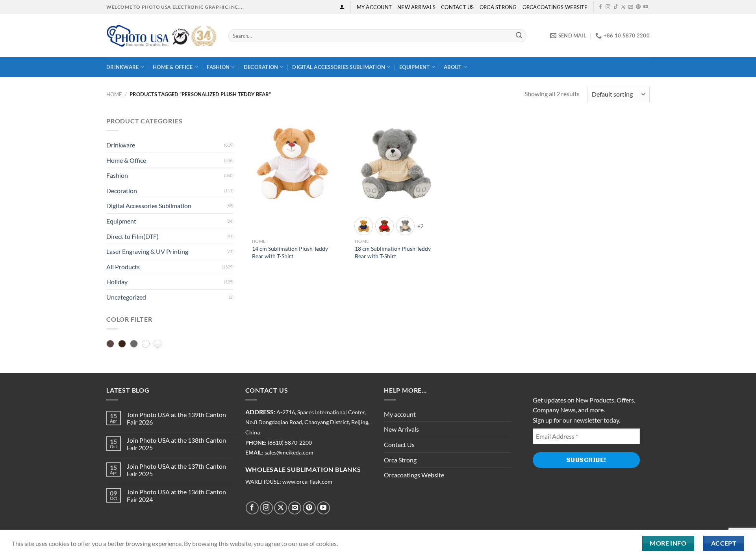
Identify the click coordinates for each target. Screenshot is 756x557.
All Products (123, 266)
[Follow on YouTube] (645, 7)
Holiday (117, 281)
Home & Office (173, 67)
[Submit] (519, 36)
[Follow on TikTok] (615, 7)
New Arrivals (416, 7)
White (157, 344)
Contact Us (457, 7)
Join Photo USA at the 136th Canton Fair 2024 (176, 495)
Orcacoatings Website (555, 7)
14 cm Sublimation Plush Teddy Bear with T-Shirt (290, 252)
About (452, 67)
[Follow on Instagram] (608, 7)
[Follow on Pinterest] (638, 7)
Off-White (145, 344)
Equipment (414, 67)
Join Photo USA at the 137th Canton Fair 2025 (176, 469)
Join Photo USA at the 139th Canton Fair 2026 (176, 418)
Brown (110, 344)
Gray (133, 344)
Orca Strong (498, 7)
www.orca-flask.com (307, 482)
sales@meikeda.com (289, 452)
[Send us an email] (630, 7)
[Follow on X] (623, 7)
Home (114, 94)
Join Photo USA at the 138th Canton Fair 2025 (176, 443)
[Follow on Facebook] (600, 7)
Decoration (261, 67)
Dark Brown (122, 344)
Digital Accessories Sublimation (338, 67)
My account (374, 7)
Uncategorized (126, 297)
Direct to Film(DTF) (132, 236)
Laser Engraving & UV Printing (147, 251)
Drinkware (122, 67)
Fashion (218, 67)
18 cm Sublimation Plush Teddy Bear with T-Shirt (393, 252)
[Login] (342, 7)
